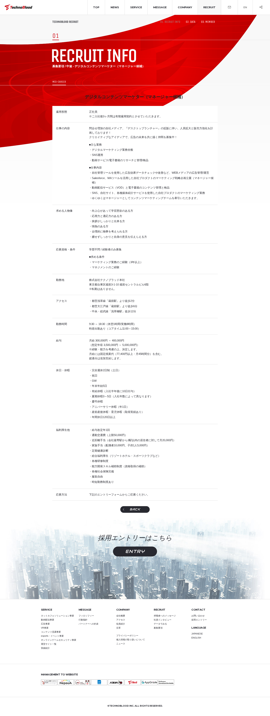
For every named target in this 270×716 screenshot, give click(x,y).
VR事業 (44, 628)
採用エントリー (199, 620)
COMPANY (185, 7)
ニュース (120, 643)
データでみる (160, 624)
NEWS (115, 7)
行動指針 (83, 620)
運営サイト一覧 (48, 644)
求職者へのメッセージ (165, 615)
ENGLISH (196, 638)
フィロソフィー (86, 615)
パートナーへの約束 (88, 624)
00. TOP (150, 21)
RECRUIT (209, 7)
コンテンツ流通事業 (51, 632)
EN (245, 7)
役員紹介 (120, 624)
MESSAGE (160, 7)
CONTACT (198, 609)
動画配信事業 (47, 620)
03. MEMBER (208, 21)
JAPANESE (197, 633)
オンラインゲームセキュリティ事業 (58, 640)
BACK (135, 509)
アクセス (120, 620)
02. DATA (190, 21)
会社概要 (120, 615)
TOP (96, 7)
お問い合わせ (198, 615)
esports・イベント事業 (52, 636)
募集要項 (158, 628)
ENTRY (135, 551)
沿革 (118, 628)
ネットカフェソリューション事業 (57, 615)
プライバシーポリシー (127, 635)
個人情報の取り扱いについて (130, 639)
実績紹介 (45, 648)
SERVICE (136, 7)
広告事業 (45, 624)
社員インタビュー (162, 620)
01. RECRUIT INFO (170, 21)
